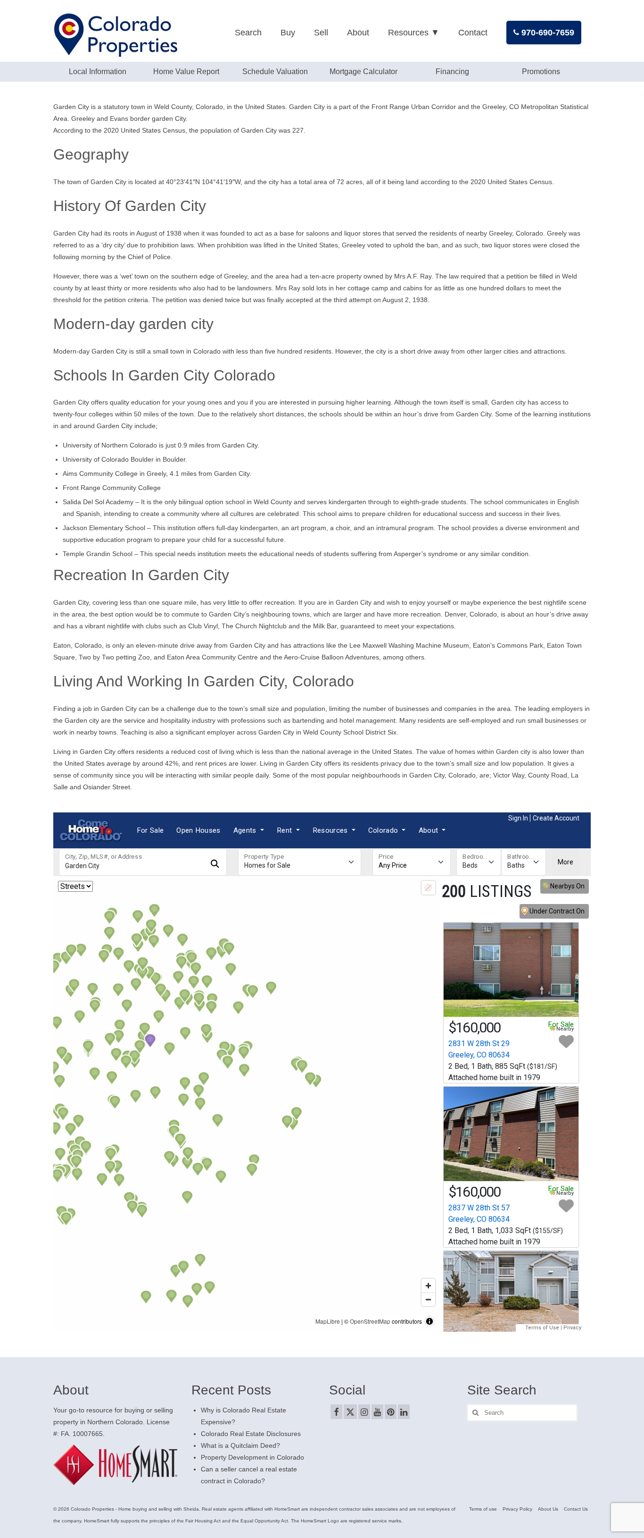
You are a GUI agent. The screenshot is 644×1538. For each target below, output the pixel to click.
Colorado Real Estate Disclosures (251, 1433)
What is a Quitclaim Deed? (240, 1445)
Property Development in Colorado (252, 1457)
